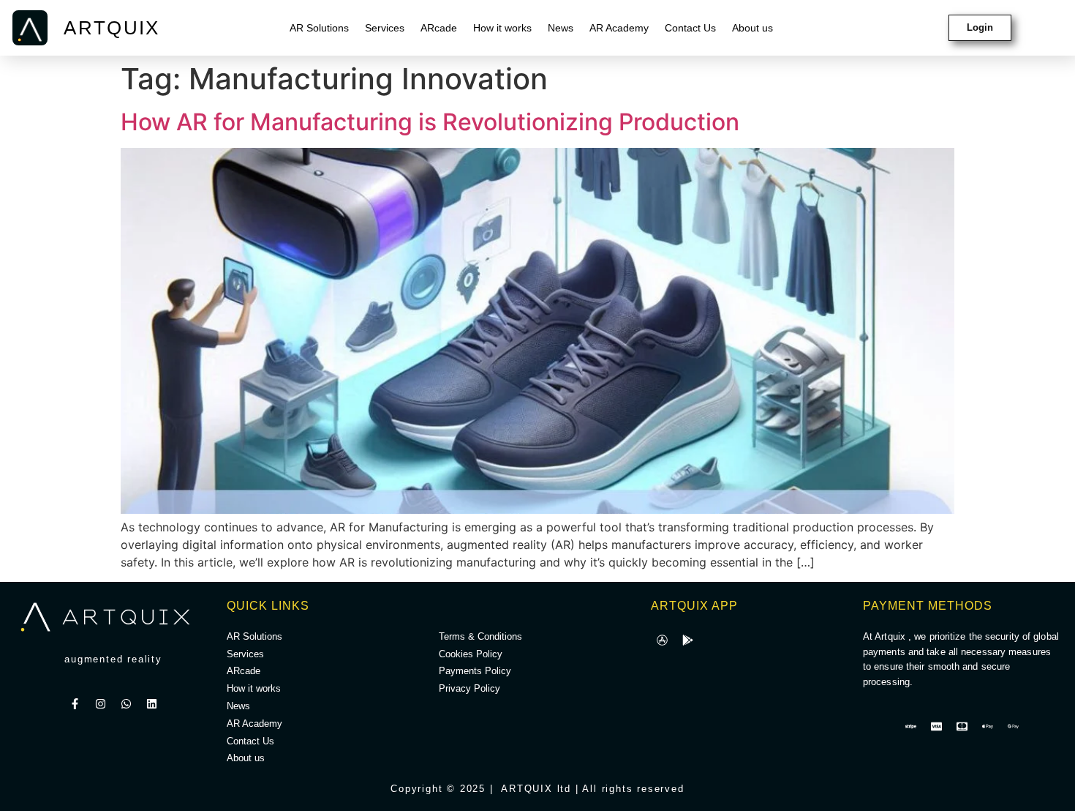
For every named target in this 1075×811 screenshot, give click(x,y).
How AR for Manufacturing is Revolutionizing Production (430, 122)
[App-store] (662, 640)
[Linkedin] (152, 704)
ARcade (438, 28)
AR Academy (619, 28)
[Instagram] (101, 704)
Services (384, 28)
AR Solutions (319, 28)
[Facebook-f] (75, 704)
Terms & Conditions (480, 636)
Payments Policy (475, 670)
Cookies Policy (470, 654)
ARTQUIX (111, 28)
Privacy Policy (469, 688)
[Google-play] (687, 640)
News (560, 28)
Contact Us (690, 28)
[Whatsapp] (126, 704)
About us (752, 28)
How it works (502, 28)
